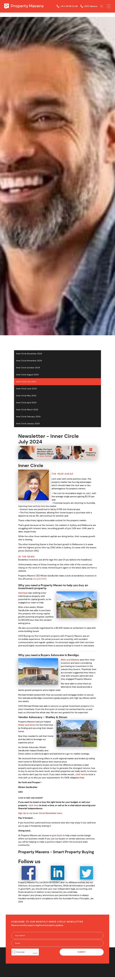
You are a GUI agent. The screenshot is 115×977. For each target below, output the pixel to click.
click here (80, 774)
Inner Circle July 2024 (26, 381)
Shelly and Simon (27, 725)
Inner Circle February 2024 (28, 416)
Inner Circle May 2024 (26, 395)
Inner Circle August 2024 (27, 374)
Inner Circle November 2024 (29, 360)
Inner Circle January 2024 (28, 423)
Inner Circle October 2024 (28, 367)
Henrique (23, 593)
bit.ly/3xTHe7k (40, 579)
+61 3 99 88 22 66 (69, 6)
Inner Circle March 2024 (27, 409)
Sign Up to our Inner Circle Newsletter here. (40, 813)
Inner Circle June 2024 (26, 388)
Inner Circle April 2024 (26, 402)
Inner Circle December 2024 (29, 353)
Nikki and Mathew (70, 659)
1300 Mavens (90, 6)
